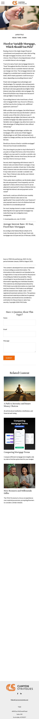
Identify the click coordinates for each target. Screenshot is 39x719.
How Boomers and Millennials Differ (18, 491)
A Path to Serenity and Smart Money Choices (17, 404)
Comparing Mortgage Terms (17, 452)
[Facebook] (17, 693)
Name (5, 318)
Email (5, 329)
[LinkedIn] (21, 693)
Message (6, 341)
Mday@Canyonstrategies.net (19, 700)
